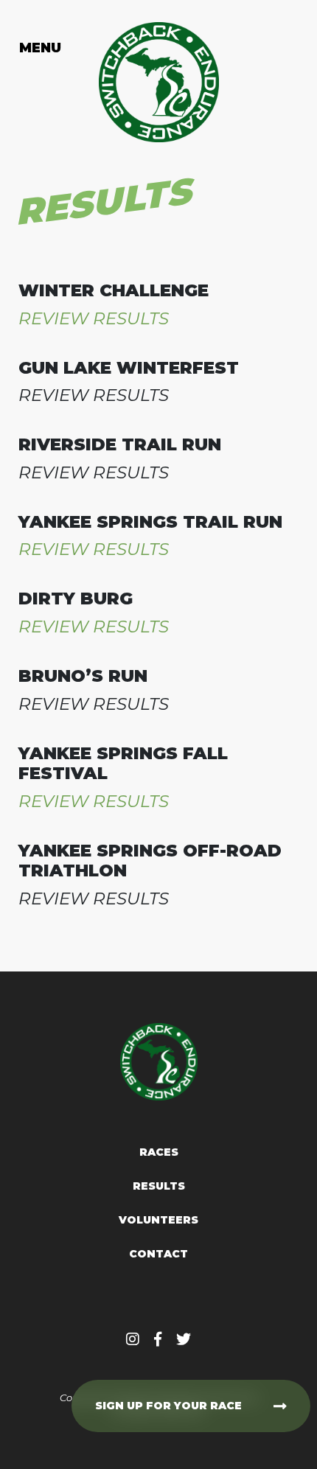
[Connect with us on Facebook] (157, 1339)
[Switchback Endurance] (159, 82)
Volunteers (158, 1220)
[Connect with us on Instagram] (132, 1339)
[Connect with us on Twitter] (183, 1339)
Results (159, 1186)
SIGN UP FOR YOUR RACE (168, 1405)
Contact (158, 1253)
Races (158, 1152)
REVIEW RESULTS (93, 318)
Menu (40, 48)
